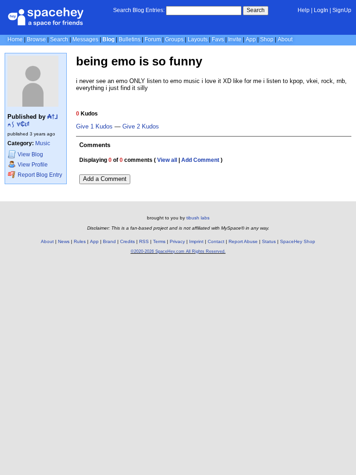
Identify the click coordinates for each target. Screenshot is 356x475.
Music (42, 143)
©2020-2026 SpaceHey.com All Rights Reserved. (178, 251)
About (285, 39)
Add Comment (200, 160)
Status (269, 241)
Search (256, 10)
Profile (33, 164)
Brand (109, 241)
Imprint (196, 241)
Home (15, 39)
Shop (266, 39)
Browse (36, 39)
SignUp (341, 10)
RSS (144, 241)
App (251, 39)
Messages (85, 39)
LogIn (321, 10)
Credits (127, 241)
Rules (80, 241)
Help (304, 10)
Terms (159, 241)
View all (167, 160)
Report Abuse (243, 241)
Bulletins (129, 39)
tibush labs (198, 217)
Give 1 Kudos (94, 126)
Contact (216, 241)
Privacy (177, 241)
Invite (235, 39)
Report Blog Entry (39, 175)
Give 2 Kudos (140, 126)
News (64, 241)
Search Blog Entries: (139, 10)
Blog (108, 39)
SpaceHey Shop (297, 241)
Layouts (198, 39)
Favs (218, 39)
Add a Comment (105, 178)
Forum (153, 39)
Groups (174, 39)
